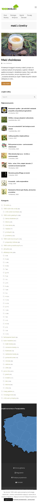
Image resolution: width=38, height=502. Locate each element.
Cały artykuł (6, 83)
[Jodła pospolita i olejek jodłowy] (4, 137)
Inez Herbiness (7, 63)
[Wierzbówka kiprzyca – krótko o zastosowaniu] (4, 155)
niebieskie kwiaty (11, 354)
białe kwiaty (9, 344)
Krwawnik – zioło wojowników (18, 181)
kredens (8, 378)
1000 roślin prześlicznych (12, 245)
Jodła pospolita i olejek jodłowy (18, 136)
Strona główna (20, 468)
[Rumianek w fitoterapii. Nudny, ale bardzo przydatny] (4, 191)
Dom (5, 15)
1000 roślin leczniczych (11, 239)
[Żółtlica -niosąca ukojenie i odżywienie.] (4, 119)
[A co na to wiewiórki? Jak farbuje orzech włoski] (4, 128)
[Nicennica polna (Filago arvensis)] (4, 175)
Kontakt (20, 482)
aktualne (6, 249)
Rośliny (6, 18)
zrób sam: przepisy (10, 398)
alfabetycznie (8, 252)
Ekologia (13, 15)
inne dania (8, 225)
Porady (29, 15)
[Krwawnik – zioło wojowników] (4, 183)
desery (7, 222)
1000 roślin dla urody (10, 209)
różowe (7, 361)
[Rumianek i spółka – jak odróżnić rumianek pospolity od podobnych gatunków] (4, 110)
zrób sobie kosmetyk (12, 212)
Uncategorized (8, 395)
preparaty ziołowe (11, 242)
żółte (7, 368)
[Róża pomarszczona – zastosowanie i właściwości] (4, 146)
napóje (7, 229)
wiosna (7, 385)
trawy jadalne (8, 391)
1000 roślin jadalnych (10, 215)
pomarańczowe (10, 357)
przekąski (8, 232)
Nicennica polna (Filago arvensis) (19, 173)
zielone (7, 364)
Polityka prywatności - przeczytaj (24, 499)
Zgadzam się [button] (8, 499)
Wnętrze (15, 18)
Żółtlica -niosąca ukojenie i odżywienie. (21, 118)
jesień (7, 374)
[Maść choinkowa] (19, 55)
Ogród (22, 15)
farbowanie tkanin (10, 337)
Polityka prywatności (20, 478)
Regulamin (19, 473)
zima (6, 388)
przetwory (8, 235)
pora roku (7, 371)
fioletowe (8, 351)
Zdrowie (23, 18)
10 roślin (6, 205)
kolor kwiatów (8, 341)
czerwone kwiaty (10, 347)
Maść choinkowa (11, 59)
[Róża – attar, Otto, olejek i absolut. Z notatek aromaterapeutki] (4, 165)
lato (6, 381)
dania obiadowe (10, 218)
